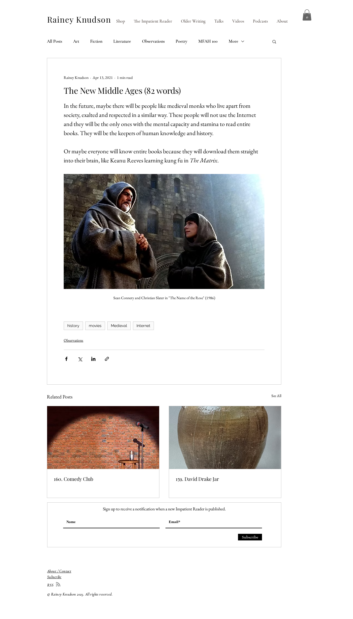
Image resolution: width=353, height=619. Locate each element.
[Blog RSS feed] (58, 584)
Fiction (96, 41)
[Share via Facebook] (66, 358)
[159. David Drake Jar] (225, 437)
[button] (307, 15)
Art (76, 41)
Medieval (119, 325)
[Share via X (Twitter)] (79, 358)
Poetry (181, 41)
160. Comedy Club (73, 479)
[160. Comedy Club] (103, 437)
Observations (153, 41)
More (233, 41)
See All (276, 395)
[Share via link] (106, 358)
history (73, 325)
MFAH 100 (208, 41)
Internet (143, 325)
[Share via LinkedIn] (93, 358)
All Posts (54, 41)
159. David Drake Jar (197, 479)
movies (95, 325)
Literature (122, 41)
